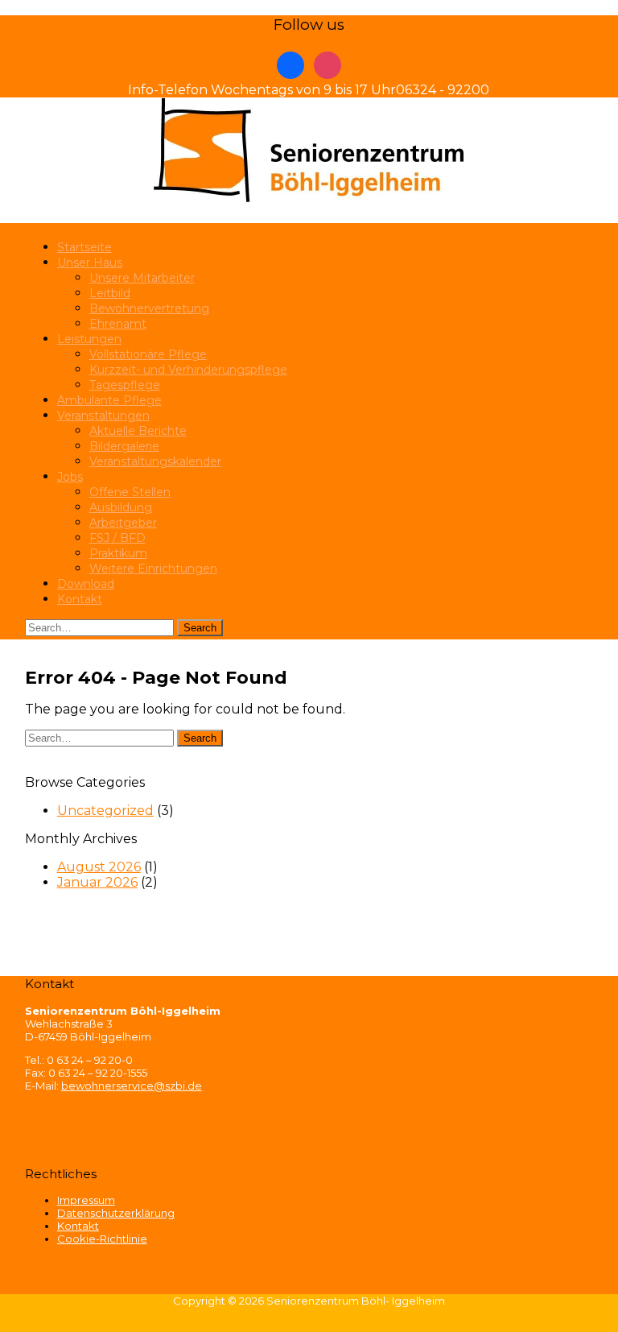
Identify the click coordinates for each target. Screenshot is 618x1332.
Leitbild (109, 293)
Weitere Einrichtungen (153, 568)
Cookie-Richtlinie (102, 1238)
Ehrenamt (117, 323)
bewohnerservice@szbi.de (131, 1085)
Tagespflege (124, 385)
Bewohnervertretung (149, 308)
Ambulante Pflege (109, 400)
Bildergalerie (124, 446)
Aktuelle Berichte (138, 431)
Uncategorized (105, 810)
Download (85, 584)
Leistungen (89, 339)
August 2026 (99, 867)
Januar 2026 (97, 882)
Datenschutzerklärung (116, 1212)
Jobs (70, 477)
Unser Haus (89, 262)
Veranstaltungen (103, 415)
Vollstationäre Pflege (148, 354)
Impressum (86, 1199)
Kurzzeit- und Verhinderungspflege (188, 369)
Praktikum (118, 553)
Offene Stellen (130, 492)
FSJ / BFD (117, 538)
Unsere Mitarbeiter (142, 278)
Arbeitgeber (123, 522)
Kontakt (79, 599)
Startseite (84, 247)
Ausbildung (120, 507)
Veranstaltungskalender (155, 461)
